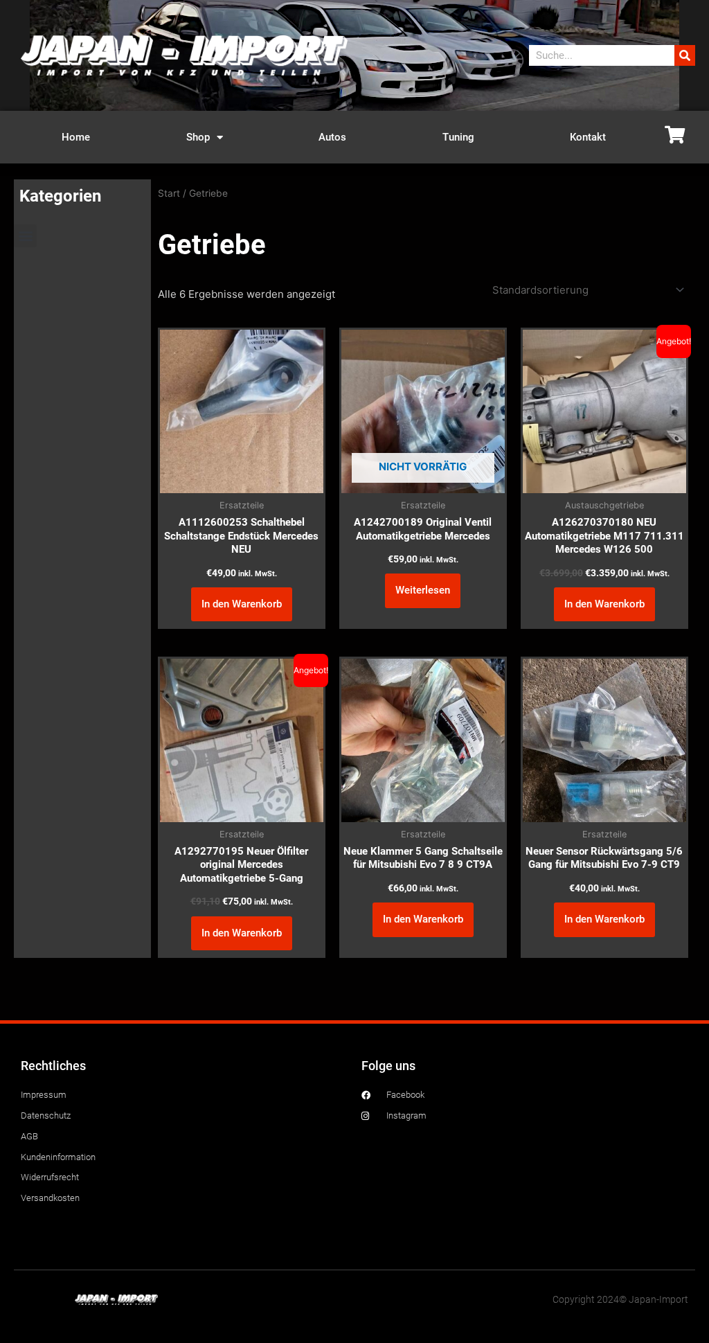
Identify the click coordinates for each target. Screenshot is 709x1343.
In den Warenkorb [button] (241, 604)
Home (76, 137)
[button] (25, 235)
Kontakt (588, 137)
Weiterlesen (422, 590)
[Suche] (684, 55)
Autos (332, 137)
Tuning (458, 137)
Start (169, 193)
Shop (198, 137)
